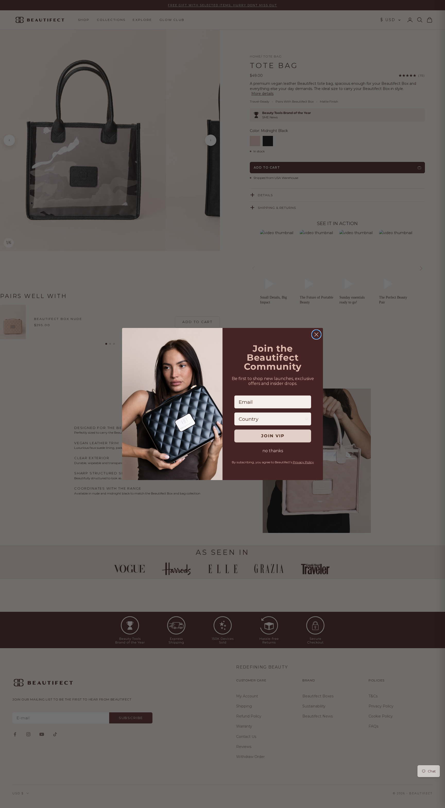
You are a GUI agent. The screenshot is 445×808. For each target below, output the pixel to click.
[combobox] (271, 419)
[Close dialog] (316, 334)
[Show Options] (306, 419)
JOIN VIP (273, 435)
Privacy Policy (303, 462)
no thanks (272, 450)
